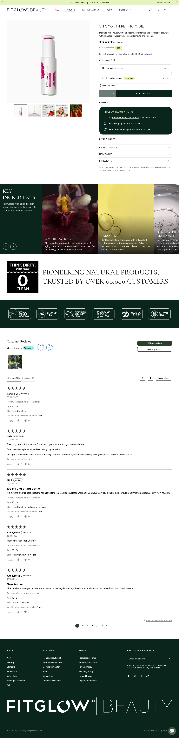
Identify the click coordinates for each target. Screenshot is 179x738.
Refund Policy (85, 676)
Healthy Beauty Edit (52, 658)
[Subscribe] (170, 659)
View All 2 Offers (163, 3)
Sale (9, 685)
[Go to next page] (107, 626)
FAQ (45, 671)
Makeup (11, 662)
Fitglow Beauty (20, 731)
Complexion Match (51, 667)
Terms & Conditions (88, 662)
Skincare (11, 667)
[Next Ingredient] (13, 246)
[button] (150, 10)
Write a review (155, 343)
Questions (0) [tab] (28, 378)
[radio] (135, 69)
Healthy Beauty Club (52, 662)
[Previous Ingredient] (6, 246)
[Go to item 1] (15, 362)
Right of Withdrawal (88, 680)
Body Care (12, 671)
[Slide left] (2, 2)
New (9, 658)
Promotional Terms (87, 658)
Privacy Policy (85, 667)
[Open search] (142, 378)
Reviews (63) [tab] (14, 378)
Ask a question (154, 349)
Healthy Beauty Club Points (125, 117)
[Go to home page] (27, 10)
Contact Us (48, 676)
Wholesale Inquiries (52, 680)
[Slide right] (176, 2)
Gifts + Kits (12, 676)
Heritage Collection (16, 680)
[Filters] (150, 378)
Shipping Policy (86, 671)
